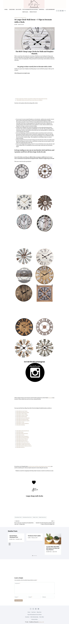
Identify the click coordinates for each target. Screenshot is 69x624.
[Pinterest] (61, 11)
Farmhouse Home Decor (27, 517)
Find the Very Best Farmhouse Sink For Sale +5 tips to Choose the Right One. (45, 523)
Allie (16, 24)
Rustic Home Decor (42, 517)
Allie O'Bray (13, 539)
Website (44, 597)
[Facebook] (57, 11)
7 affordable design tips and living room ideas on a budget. (29, 100)
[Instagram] (59, 11)
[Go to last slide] (9, 544)
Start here (12, 9)
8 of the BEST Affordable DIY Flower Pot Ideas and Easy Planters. (52, 548)
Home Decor (24, 17)
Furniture (27, 617)
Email (30, 597)
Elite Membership (50, 9)
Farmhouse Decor (17, 17)
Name (16, 597)
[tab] (32, 555)
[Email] (63, 11)
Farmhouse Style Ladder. (34, 535)
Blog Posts (18, 9)
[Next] (59, 544)
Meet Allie (41, 617)
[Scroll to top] (66, 622)
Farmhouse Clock (18, 517)
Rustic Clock (35, 517)
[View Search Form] (65, 11)
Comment (17, 583)
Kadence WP (41, 622)
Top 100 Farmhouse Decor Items (30, 9)
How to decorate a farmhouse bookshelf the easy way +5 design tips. (24, 523)
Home (29, 612)
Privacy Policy (33, 11)
